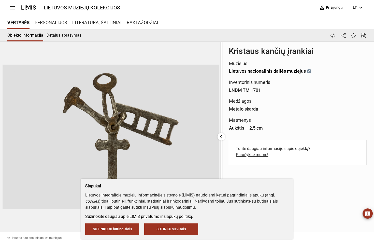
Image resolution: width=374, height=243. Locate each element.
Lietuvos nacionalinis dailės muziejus (268, 71)
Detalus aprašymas (64, 35)
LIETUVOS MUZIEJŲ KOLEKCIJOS (82, 8)
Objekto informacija (25, 35)
